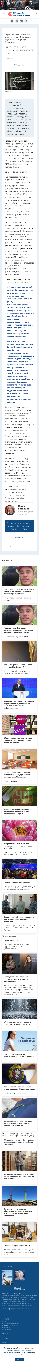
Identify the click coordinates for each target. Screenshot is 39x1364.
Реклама (4, 1342)
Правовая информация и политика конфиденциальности (18, 1309)
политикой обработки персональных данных (19, 1353)
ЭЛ (25, 1303)
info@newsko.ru (6, 1333)
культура (8, 546)
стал (31, 464)
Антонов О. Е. (17, 1324)
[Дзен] (12, 21)
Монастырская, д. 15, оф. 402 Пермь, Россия (10, 1326)
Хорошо (19, 1359)
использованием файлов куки (18, 1350)
